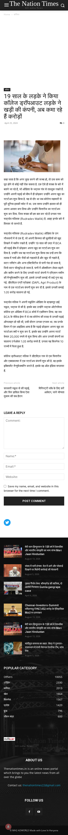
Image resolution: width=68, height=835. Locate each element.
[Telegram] (33, 131)
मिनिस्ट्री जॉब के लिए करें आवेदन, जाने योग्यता (51, 390)
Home (7, 14)
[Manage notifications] (8, 827)
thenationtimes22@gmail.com (41, 785)
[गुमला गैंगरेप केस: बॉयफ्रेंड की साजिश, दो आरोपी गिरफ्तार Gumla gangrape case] (13, 588)
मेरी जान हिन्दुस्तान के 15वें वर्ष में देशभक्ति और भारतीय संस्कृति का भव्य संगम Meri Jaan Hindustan (44, 550)
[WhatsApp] (25, 131)
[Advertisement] (34, 52)
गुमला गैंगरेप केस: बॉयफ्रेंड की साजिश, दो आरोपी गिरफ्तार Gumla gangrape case (43, 587)
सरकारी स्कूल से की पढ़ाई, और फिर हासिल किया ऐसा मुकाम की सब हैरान (17, 392)
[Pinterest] (16, 131)
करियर (16, 14)
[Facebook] (7, 131)
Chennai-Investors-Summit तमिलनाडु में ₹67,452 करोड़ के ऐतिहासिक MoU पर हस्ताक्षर (44, 609)
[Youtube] (38, 811)
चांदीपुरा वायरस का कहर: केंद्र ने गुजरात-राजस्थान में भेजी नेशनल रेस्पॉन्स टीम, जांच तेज (44, 647)
